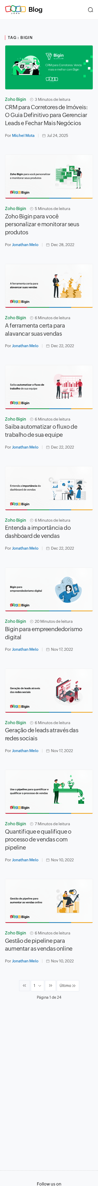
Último (65, 986)
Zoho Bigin (15, 99)
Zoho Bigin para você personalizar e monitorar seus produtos (42, 224)
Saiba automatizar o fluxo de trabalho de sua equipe (41, 430)
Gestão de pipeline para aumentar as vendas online (38, 945)
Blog (35, 9)
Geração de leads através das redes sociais (41, 734)
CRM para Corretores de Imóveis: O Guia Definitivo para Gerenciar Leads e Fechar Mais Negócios (46, 115)
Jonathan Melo (25, 244)
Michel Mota (23, 135)
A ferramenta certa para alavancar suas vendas (35, 329)
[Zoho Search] (90, 9)
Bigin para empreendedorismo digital (43, 633)
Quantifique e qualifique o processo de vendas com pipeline (38, 839)
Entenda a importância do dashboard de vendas (38, 532)
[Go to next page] (50, 985)
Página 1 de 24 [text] (49, 997)
